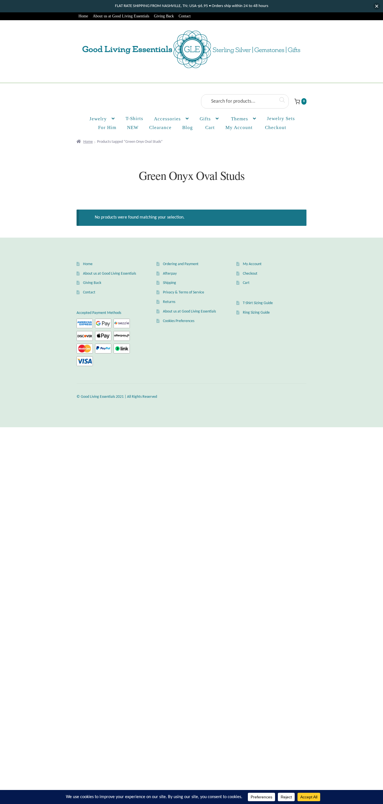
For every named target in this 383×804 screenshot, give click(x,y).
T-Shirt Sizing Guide (258, 303)
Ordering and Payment (181, 264)
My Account (239, 127)
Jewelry (98, 118)
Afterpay (170, 274)
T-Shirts (134, 118)
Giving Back (164, 16)
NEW (133, 127)
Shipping (169, 283)
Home (83, 16)
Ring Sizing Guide (256, 313)
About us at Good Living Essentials (121, 16)
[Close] (376, 6)
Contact (185, 16)
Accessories (167, 118)
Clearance (160, 127)
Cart (246, 283)
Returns (169, 302)
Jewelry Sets (281, 118)
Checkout (250, 274)
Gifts (205, 118)
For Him (107, 127)
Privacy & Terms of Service (183, 292)
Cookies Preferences (178, 321)
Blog (187, 127)
